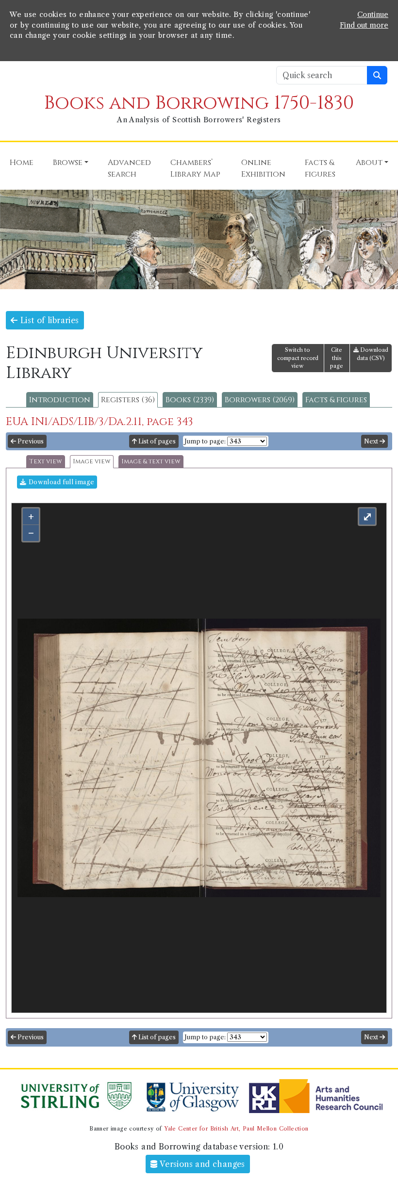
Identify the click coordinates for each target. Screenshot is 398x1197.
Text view (45, 462)
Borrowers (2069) (260, 399)
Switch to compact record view (297, 358)
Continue (372, 14)
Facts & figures (336, 399)
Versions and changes (201, 1164)
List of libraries (48, 320)
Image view (92, 462)
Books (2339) (190, 399)
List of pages (156, 441)
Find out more (364, 25)
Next (372, 441)
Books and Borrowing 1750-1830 (199, 103)
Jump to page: (205, 441)
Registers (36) (128, 399)
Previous (30, 441)
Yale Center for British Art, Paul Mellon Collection (236, 1128)
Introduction (59, 399)
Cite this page (336, 358)
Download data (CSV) (372, 353)
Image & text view (151, 462)
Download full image (60, 482)
